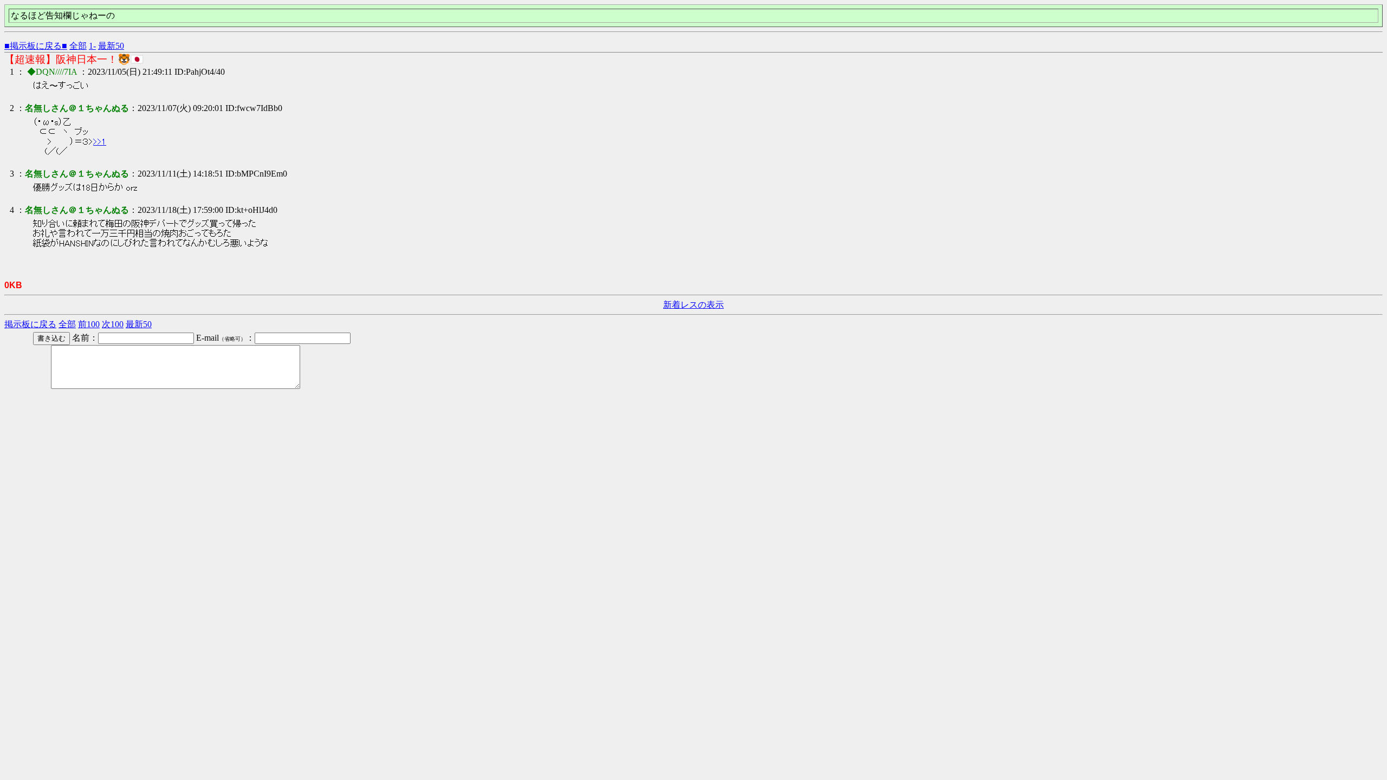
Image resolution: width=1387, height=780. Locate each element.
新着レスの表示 (693, 304)
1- (92, 45)
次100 (113, 324)
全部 (78, 45)
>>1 (99, 142)
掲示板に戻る (30, 324)
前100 (89, 324)
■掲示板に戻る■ (35, 45)
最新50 (111, 45)
